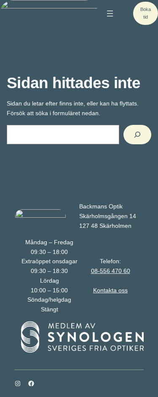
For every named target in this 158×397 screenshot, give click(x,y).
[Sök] (137, 135)
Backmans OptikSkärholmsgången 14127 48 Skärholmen (107, 216)
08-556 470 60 (110, 270)
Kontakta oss (110, 290)
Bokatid (145, 13)
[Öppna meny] (110, 13)
